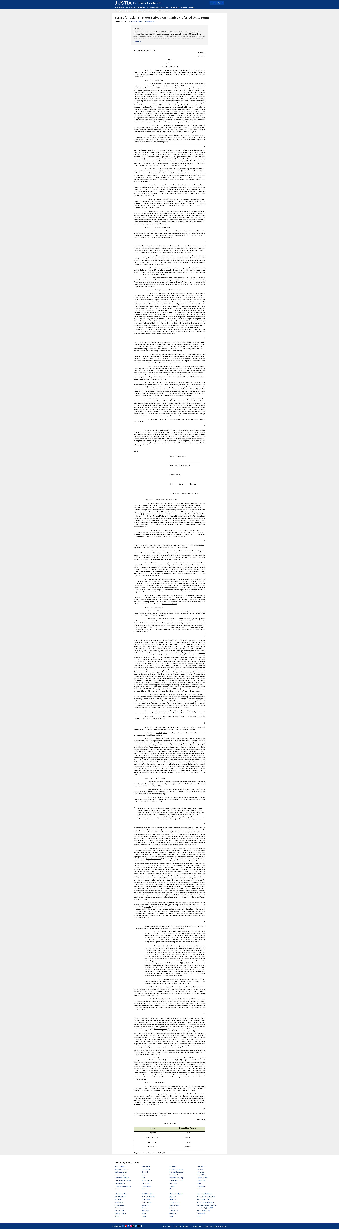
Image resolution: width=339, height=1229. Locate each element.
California (145, 1205)
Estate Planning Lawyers (123, 1180)
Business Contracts (130, 11)
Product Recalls (175, 1205)
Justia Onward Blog (203, 1211)
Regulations (119, 1202)
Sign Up (220, 3)
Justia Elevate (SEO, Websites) (206, 1205)
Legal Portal (177, 1226)
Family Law (145, 1183)
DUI (143, 1178)
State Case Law (147, 1202)
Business (173, 1166)
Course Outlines (202, 1178)
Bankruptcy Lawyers (121, 1169)
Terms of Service (198, 1226)
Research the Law (142, 7)
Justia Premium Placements (206, 1202)
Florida (144, 1208)
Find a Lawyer (119, 7)
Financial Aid (201, 1175)
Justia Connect (167, 1226)
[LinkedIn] (123, 1226)
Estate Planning (147, 1180)
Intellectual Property (176, 1178)
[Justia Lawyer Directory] (141, 1226)
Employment (174, 1175)
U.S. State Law (147, 1194)
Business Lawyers (121, 1172)
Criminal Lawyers (120, 1175)
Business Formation (176, 1169)
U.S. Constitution (120, 1197)
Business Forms (175, 1202)
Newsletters (175, 7)
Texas (144, 1214)
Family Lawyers (120, 1183)
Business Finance (136, 21)
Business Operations (176, 1172)
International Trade (176, 1180)
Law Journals (201, 1180)
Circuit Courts (119, 1208)
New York (145, 1211)
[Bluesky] (136, 1226)
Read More (137, 42)
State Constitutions (148, 1197)
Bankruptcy (146, 1169)
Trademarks (174, 1211)
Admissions (200, 1172)
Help (190, 1226)
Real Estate (173, 1183)
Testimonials (201, 1214)
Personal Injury (147, 1186)
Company (185, 1226)
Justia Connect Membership (206, 1197)
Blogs (199, 1183)
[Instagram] (131, 1226)
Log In (213, 3)
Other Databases (176, 1194)
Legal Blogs (173, 1199)
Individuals (146, 1166)
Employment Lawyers (122, 1178)
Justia (116, 11)
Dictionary (200, 1169)
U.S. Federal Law (121, 1194)
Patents (172, 1208)
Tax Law (172, 1186)
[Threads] (133, 1226)
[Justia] (123, 3)
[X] (138, 1226)
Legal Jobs (173, 1197)
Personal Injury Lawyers (123, 1186)
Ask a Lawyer (130, 7)
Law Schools (154, 7)
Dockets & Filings (120, 1214)
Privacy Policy (208, 1226)
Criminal (145, 1172)
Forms (121, 11)
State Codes (146, 1199)
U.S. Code (118, 1199)
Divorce (144, 1175)
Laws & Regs (164, 7)
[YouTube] (126, 1226)
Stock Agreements (150, 21)
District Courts (119, 1211)
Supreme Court (120, 1205)
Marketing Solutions (187, 7)
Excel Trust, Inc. (141, 11)
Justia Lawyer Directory (204, 1199)
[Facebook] (128, 1226)
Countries (173, 1214)
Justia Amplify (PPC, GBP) (205, 1208)
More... (117, 1189)
